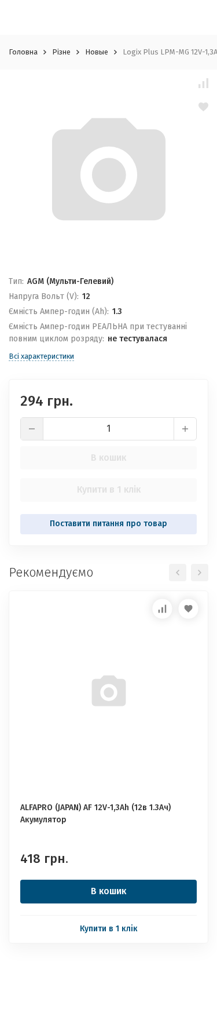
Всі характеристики (41, 356)
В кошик (108, 457)
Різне (61, 52)
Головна (23, 52)
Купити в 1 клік (109, 489)
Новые (96, 52)
